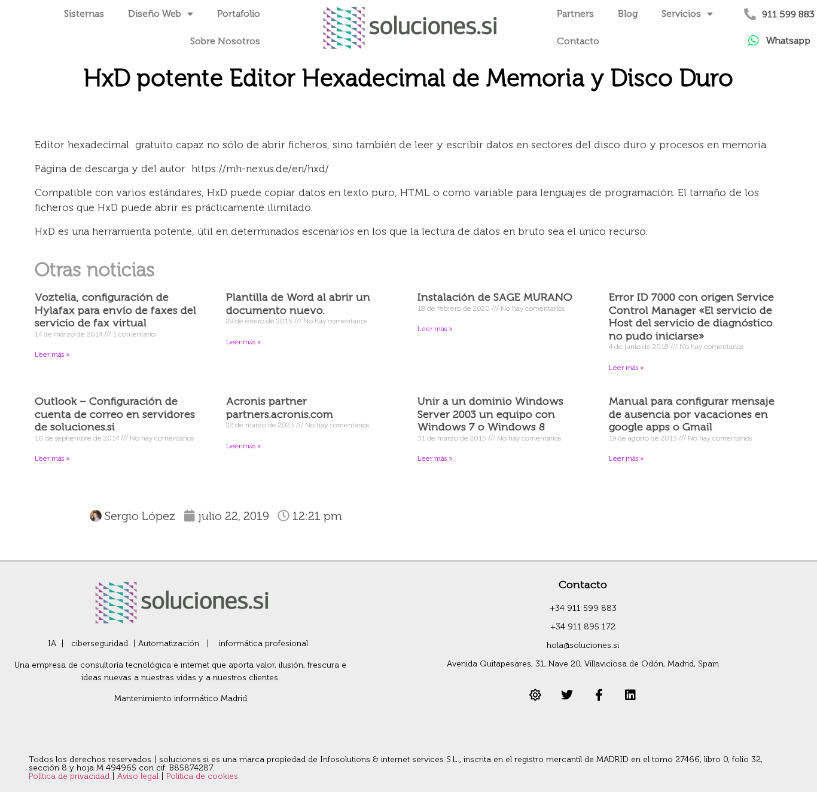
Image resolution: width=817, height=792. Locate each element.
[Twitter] (567, 695)
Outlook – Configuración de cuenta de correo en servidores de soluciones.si (115, 414)
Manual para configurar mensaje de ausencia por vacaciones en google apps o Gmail (692, 414)
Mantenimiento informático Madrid (180, 698)
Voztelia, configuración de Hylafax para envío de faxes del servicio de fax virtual (115, 309)
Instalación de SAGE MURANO (494, 297)
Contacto (578, 41)
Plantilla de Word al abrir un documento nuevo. (298, 303)
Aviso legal (139, 776)
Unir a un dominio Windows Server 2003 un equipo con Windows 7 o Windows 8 (490, 414)
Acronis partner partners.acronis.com (279, 408)
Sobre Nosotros (225, 41)
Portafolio (238, 13)
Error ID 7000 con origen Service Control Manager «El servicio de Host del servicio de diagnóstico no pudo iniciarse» (691, 316)
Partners (575, 13)
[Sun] (535, 695)
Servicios (681, 13)
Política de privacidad (70, 776)
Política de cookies (202, 776)
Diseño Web (154, 13)
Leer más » (52, 354)
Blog (628, 13)
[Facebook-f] (599, 695)
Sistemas (84, 13)
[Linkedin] (630, 695)
